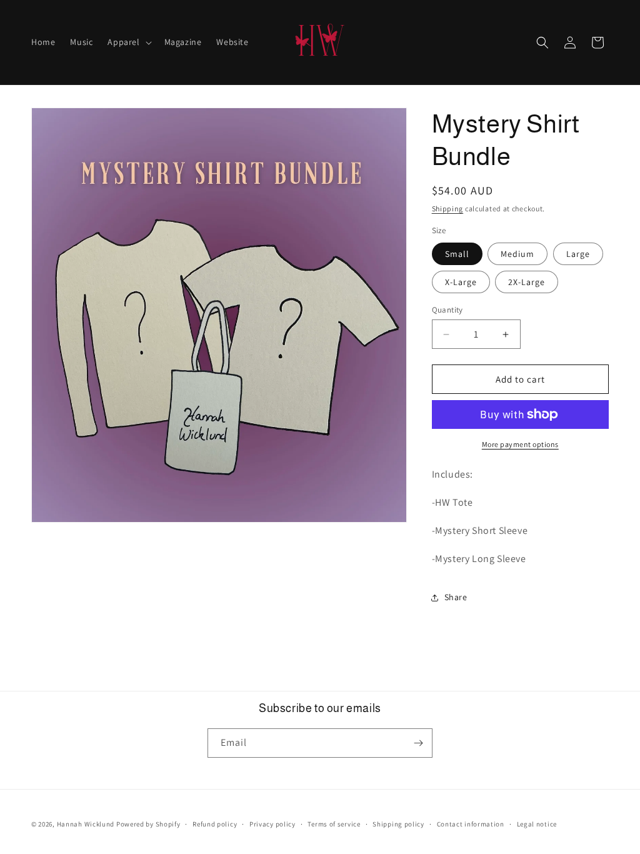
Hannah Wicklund (86, 824)
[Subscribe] (418, 743)
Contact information (470, 824)
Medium (517, 253)
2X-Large (526, 282)
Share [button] (456, 597)
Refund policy (214, 824)
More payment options (520, 444)
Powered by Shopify (148, 824)
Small (457, 253)
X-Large (461, 282)
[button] (128, 42)
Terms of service (334, 824)
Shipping (448, 208)
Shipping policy (398, 824)
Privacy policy (272, 824)
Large (578, 253)
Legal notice (537, 824)
